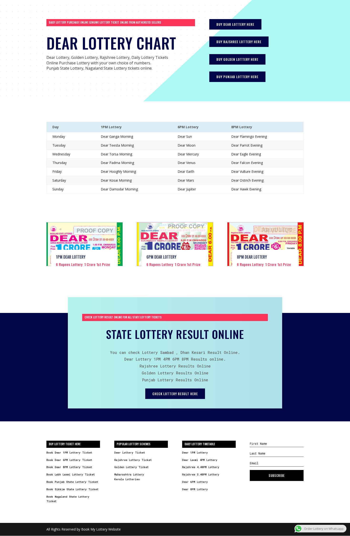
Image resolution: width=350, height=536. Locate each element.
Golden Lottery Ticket (131, 467)
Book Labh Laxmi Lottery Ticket (70, 474)
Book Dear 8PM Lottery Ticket (69, 467)
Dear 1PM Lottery (195, 452)
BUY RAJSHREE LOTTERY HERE (238, 41)
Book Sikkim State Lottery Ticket (72, 489)
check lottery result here (175, 393)
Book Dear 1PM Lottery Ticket (69, 452)
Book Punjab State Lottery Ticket (72, 482)
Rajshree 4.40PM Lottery (200, 467)
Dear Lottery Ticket (129, 452)
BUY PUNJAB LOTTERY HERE (237, 76)
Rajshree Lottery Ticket (133, 460)
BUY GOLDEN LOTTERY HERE (237, 59)
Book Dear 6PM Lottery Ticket (69, 460)
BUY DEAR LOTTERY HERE (235, 24)
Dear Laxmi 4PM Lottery (199, 460)
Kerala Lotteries (127, 479)
